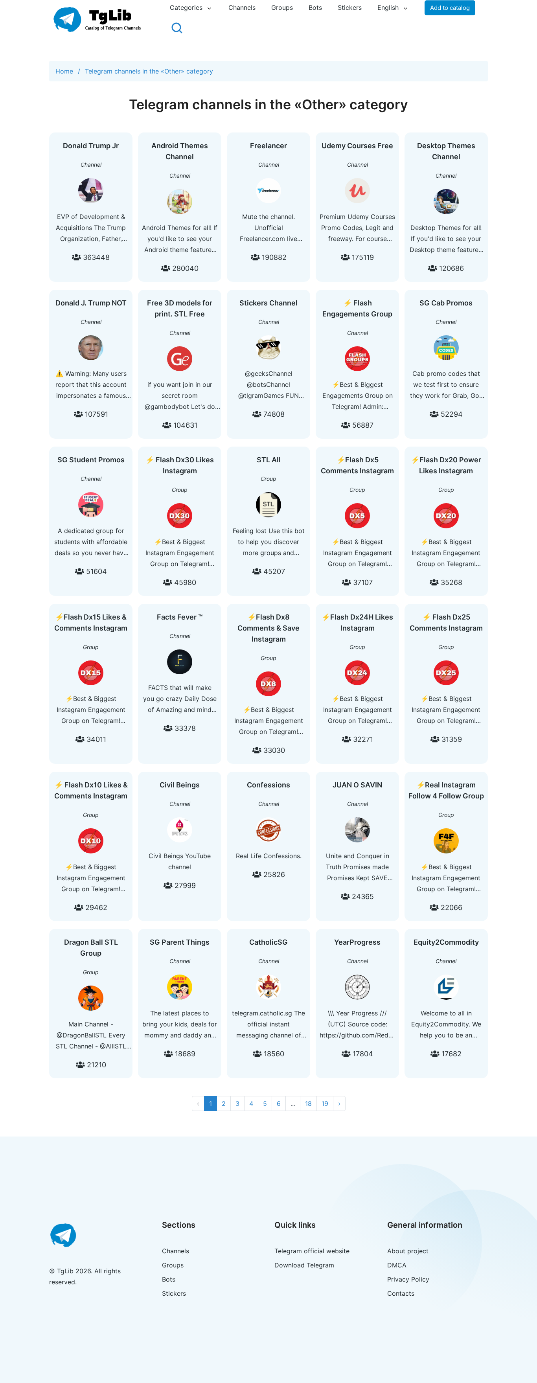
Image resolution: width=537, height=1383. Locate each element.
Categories (186, 7)
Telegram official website (311, 1251)
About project (407, 1251)
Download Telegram (304, 1265)
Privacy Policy (408, 1279)
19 (325, 1103)
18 (308, 1103)
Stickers (350, 7)
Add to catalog (450, 7)
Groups (282, 7)
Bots (315, 7)
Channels (242, 7)
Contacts (400, 1293)
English (388, 7)
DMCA (396, 1265)
